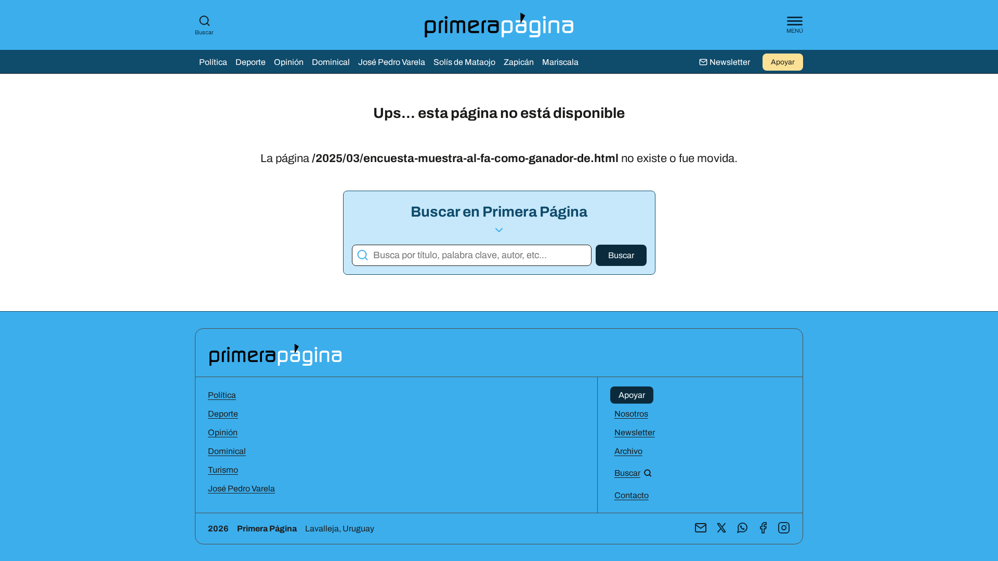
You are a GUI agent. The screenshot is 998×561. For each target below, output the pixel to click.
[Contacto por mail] (700, 529)
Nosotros (631, 413)
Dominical (331, 62)
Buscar (204, 32)
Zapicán (519, 62)
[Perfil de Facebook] (763, 529)
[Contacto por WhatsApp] (742, 529)
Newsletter (634, 432)
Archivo (628, 451)
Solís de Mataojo (464, 62)
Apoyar (783, 62)
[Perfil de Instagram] (784, 529)
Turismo (223, 469)
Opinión (289, 62)
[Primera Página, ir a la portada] (275, 354)
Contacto (631, 495)
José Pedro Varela (391, 62)
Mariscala (560, 62)
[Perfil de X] (721, 529)
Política (213, 62)
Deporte (250, 62)
